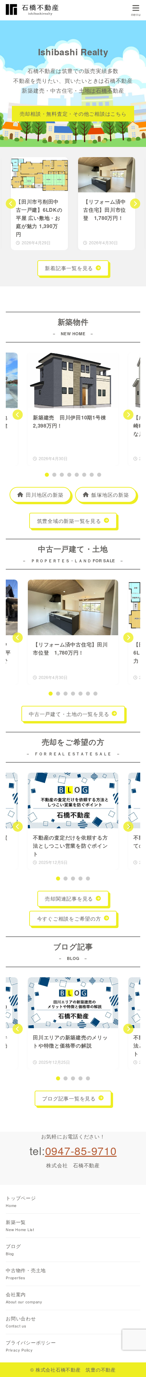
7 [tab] (92, 475)
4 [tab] (69, 475)
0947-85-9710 (81, 1150)
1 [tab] (47, 475)
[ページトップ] (132, 1363)
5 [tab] (77, 475)
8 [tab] (99, 475)
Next (135, 203)
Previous (10, 203)
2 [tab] (54, 475)
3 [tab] (62, 475)
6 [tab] (84, 475)
